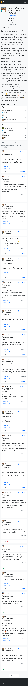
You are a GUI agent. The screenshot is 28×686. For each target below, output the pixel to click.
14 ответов (22, 354)
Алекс (5, 112)
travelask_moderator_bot (10, 130)
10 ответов (22, 381)
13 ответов (22, 329)
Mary (11, 652)
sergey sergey (5, 181)
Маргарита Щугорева (10, 119)
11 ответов (22, 406)
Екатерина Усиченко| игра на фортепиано (7, 623)
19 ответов (22, 200)
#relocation (5, 166)
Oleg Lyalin (7, 135)
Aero (5, 117)
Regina (6, 137)
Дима (11, 576)
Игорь (3, 469)
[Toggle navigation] (25, 2)
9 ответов (23, 541)
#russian (5, 168)
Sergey (4, 526)
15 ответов (22, 226)
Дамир (4, 497)
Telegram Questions (9, 2)
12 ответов (22, 305)
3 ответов (23, 643)
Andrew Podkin (8, 128)
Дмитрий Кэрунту (9, 110)
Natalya (4, 551)
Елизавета (4, 391)
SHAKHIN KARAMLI (7, 263)
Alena (11, 208)
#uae (9, 168)
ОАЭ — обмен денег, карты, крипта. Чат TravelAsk (7, 152)
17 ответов (22, 277)
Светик (4, 287)
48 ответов (22, 171)
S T (5, 133)
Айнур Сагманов (6, 416)
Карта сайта (5, 683)
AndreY (6, 115)
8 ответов (23, 459)
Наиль (3, 440)
